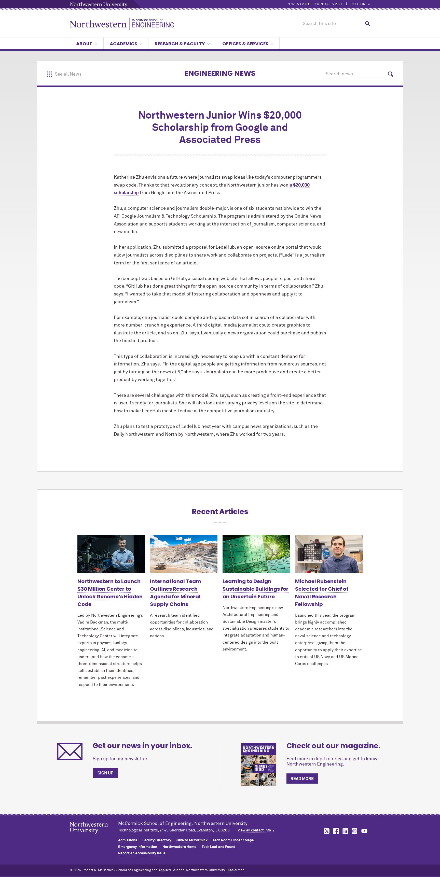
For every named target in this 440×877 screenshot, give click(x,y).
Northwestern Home (179, 847)
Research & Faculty (180, 43)
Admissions (127, 840)
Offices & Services (245, 43)
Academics (123, 43)
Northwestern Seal (94, 836)
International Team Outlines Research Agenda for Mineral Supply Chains (175, 593)
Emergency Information (137, 847)
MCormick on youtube (364, 831)
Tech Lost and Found (218, 847)
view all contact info (254, 830)
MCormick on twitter (325, 831)
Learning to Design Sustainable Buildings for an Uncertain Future (255, 589)
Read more (302, 779)
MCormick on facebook (335, 831)
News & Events (299, 4)
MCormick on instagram (355, 831)
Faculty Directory (156, 840)
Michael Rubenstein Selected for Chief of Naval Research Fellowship (321, 593)
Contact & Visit (328, 4)
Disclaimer (235, 870)
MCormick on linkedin (345, 831)
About (84, 43)
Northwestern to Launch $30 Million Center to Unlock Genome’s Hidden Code (110, 593)
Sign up (105, 773)
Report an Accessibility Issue (142, 853)
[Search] (367, 23)
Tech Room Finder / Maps (233, 840)
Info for (358, 4)
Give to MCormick (192, 840)
